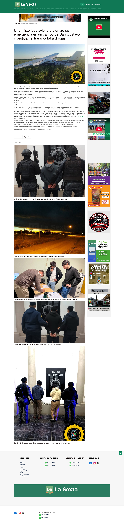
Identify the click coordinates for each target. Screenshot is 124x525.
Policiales (24, 9)
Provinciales (34, 9)
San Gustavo (32, 129)
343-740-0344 (51, 462)
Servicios (73, 9)
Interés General (96, 9)
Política (17, 9)
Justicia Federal (41, 129)
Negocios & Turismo (25, 471)
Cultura (43, 9)
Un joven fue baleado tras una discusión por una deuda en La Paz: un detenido (40, 199)
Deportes (50, 9)
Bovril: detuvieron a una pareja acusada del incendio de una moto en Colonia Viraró (42, 443)
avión (25, 129)
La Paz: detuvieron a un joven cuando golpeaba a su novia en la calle (37, 344)
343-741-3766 (51, 465)
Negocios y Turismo (62, 9)
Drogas (49, 129)
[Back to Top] (120, 453)
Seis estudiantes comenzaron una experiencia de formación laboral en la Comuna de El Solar (45, 299)
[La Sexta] (24, 3)
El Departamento (84, 9)
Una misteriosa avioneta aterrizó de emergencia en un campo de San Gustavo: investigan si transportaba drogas (47, 34)
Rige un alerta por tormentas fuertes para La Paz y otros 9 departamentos (39, 256)
